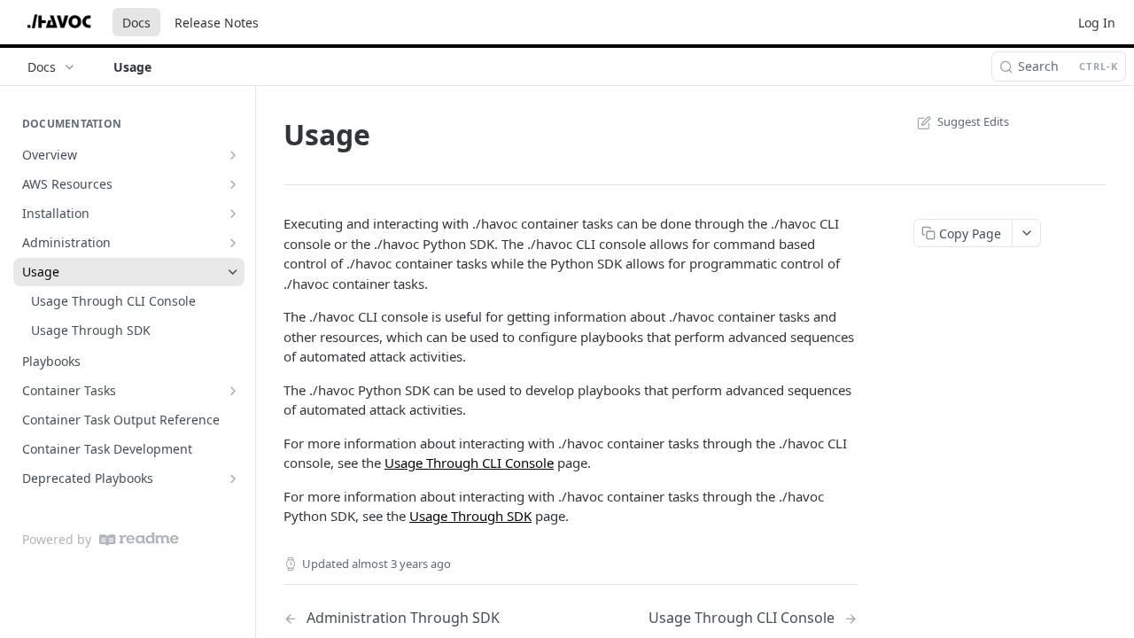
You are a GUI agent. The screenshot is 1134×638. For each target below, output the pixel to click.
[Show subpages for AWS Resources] (233, 184)
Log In (1096, 22)
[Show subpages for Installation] (233, 213)
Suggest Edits (973, 121)
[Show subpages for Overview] (233, 155)
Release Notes (217, 22)
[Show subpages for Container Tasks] (233, 391)
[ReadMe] (139, 539)
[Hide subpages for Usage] (233, 272)
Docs (136, 22)
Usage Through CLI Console (469, 462)
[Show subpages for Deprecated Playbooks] (233, 478)
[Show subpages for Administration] (233, 243)
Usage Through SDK (470, 516)
